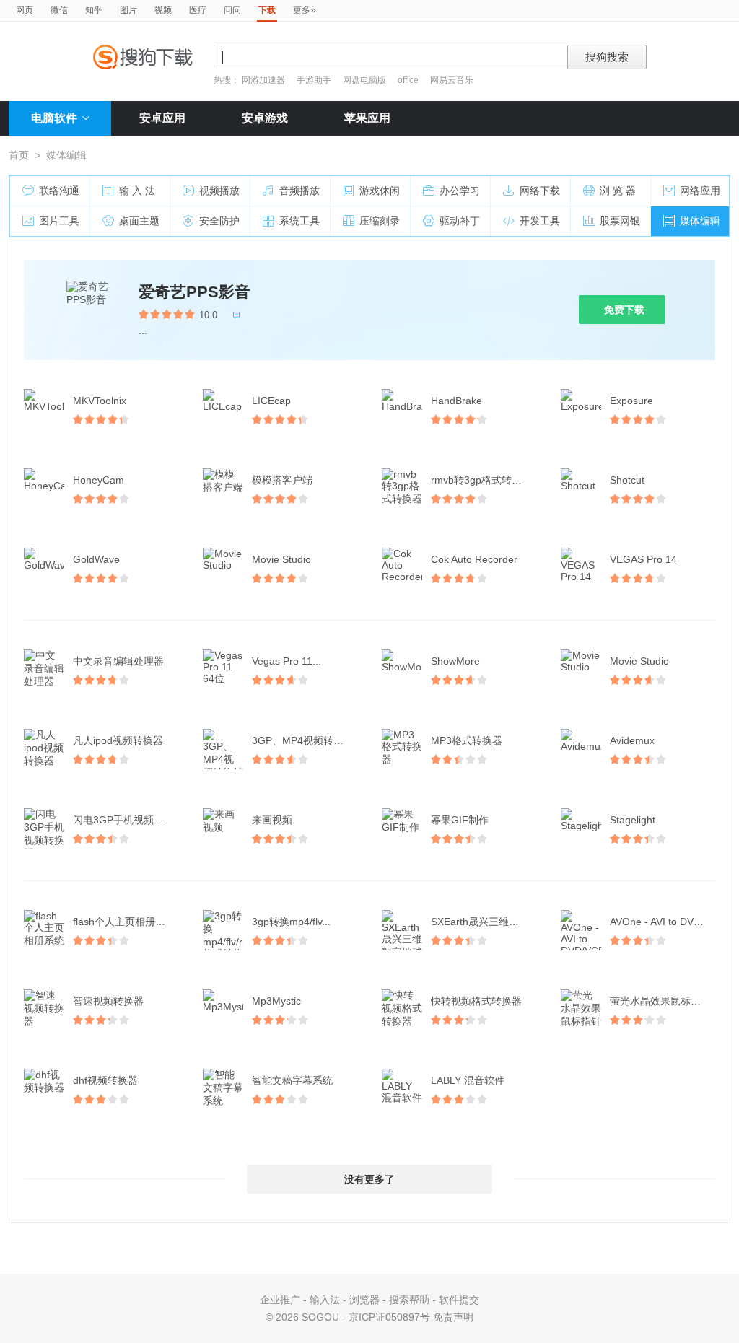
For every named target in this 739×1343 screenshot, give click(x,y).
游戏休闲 (379, 190)
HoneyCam (98, 480)
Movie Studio (281, 559)
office (409, 80)
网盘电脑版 (364, 80)
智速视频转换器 (108, 1001)
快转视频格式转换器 (476, 1001)
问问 (232, 10)
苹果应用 (367, 118)
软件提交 (459, 1299)
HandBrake (456, 400)
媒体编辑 (700, 221)
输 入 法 (137, 190)
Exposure (631, 400)
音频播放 (299, 190)
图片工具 (59, 221)
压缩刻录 (379, 221)
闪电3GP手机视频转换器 (127, 820)
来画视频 (272, 820)
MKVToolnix (99, 400)
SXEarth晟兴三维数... (479, 921)
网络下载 (540, 190)
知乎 (93, 10)
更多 (304, 9)
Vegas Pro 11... (286, 661)
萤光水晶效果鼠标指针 (660, 1001)
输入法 (325, 1299)
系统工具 (299, 221)
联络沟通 (59, 190)
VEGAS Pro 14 (643, 559)
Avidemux (632, 740)
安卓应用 (162, 118)
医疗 (197, 10)
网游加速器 (263, 80)
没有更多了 (369, 1179)
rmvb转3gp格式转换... (480, 480)
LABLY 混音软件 (467, 1080)
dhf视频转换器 (105, 1080)
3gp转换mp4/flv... (291, 921)
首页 (19, 155)
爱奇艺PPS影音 (194, 292)
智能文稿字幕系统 (292, 1080)
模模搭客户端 (282, 480)
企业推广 (280, 1299)
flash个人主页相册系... (123, 921)
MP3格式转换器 (466, 740)
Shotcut (627, 480)
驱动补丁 (460, 221)
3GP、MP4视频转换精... (306, 740)
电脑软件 (54, 118)
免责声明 (453, 1317)
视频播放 (219, 190)
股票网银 (620, 221)
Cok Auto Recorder (474, 559)
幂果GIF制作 (460, 820)
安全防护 (219, 221)
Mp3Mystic (276, 1001)
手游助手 (315, 80)
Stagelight (632, 820)
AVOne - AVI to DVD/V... (664, 921)
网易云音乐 (451, 80)
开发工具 (540, 221)
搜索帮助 (409, 1299)
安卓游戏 (265, 118)
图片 (128, 10)
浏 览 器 (618, 190)
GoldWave (96, 559)
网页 (24, 10)
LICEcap (271, 400)
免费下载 (624, 309)
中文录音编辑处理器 (118, 661)
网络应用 (700, 190)
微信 (59, 10)
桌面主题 (139, 221)
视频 (163, 10)
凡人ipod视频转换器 (118, 740)
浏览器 (364, 1299)
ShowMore (455, 661)
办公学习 (460, 190)
